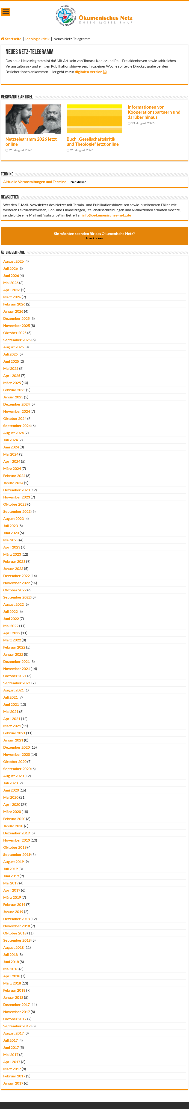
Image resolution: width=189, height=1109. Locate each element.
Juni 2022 (11, 618)
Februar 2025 (14, 390)
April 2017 (11, 1061)
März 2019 (12, 897)
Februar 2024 (14, 475)
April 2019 (11, 890)
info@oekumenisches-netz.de (106, 215)
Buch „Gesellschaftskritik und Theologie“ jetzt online (93, 141)
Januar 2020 (13, 826)
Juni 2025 (11, 361)
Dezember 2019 (16, 833)
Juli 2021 (10, 697)
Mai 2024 (10, 454)
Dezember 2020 (16, 747)
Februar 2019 (14, 904)
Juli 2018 (10, 954)
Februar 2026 (14, 304)
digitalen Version (88, 71)
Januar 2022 (13, 654)
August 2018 (13, 947)
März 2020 (12, 811)
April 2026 (11, 290)
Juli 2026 (10, 268)
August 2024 (13, 432)
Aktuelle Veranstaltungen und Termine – (44, 181)
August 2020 (13, 776)
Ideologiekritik (37, 38)
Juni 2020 (11, 790)
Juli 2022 (10, 611)
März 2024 (12, 468)
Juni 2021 (11, 704)
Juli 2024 (10, 440)
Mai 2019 (10, 883)
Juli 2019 (10, 868)
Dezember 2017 (16, 1004)
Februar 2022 (14, 647)
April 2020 (11, 804)
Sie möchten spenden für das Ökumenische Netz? (94, 235)
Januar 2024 (13, 482)
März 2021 (12, 726)
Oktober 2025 (15, 332)
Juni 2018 (11, 961)
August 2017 (13, 1033)
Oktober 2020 (15, 761)
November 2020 (16, 754)
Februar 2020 (14, 818)
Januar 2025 (13, 397)
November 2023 (16, 497)
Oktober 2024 (15, 418)
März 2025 (12, 382)
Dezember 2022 (16, 575)
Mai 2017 (10, 1054)
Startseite (12, 38)
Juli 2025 (10, 354)
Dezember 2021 (16, 661)
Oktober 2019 (15, 847)
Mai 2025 (10, 368)
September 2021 (17, 683)
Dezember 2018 (16, 918)
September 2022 (17, 597)
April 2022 (11, 633)
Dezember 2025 (16, 318)
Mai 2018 (10, 969)
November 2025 (16, 325)
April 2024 (11, 461)
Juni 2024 (11, 447)
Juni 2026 (11, 275)
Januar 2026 (13, 311)
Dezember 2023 (16, 490)
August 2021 (13, 690)
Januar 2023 (13, 568)
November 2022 (16, 583)
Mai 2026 (10, 282)
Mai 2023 (10, 540)
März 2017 (12, 1069)
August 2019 (13, 861)
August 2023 (13, 518)
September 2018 (17, 940)
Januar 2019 (13, 911)
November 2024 (16, 411)
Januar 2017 (13, 1083)
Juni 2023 (11, 533)
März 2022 (12, 640)
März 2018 (12, 983)
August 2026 (13, 261)
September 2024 (17, 425)
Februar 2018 (14, 990)
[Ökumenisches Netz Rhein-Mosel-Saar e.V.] (94, 14)
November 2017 (16, 1011)
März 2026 (12, 297)
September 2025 (17, 340)
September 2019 (17, 854)
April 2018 (11, 976)
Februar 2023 (14, 561)
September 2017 (17, 1026)
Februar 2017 (14, 1076)
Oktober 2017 (15, 1019)
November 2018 (16, 926)
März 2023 (12, 554)
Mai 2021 (10, 711)
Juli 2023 (10, 525)
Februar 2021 (14, 733)
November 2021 (16, 668)
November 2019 (16, 840)
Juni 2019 (11, 876)
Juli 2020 (10, 783)
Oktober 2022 (15, 590)
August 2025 (13, 347)
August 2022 (13, 604)
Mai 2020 (10, 797)
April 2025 (11, 375)
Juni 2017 (11, 1047)
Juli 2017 (10, 1040)
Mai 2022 (10, 625)
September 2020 (17, 768)
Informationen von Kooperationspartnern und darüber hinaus (154, 112)
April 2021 (11, 718)
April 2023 (11, 547)
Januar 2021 (13, 740)
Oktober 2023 (15, 504)
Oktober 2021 (15, 675)
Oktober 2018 (15, 933)
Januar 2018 (13, 997)
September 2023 (17, 511)
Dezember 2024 (16, 404)
